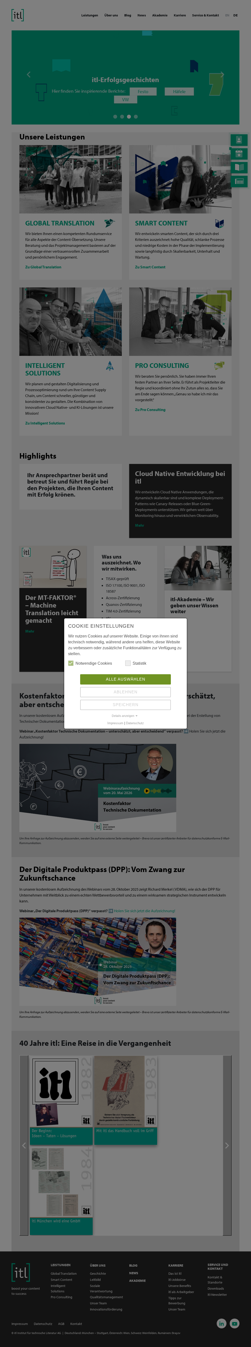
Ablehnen (126, 692)
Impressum (115, 723)
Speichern (125, 705)
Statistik (139, 663)
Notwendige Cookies (93, 663)
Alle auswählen (125, 679)
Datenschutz (135, 723)
